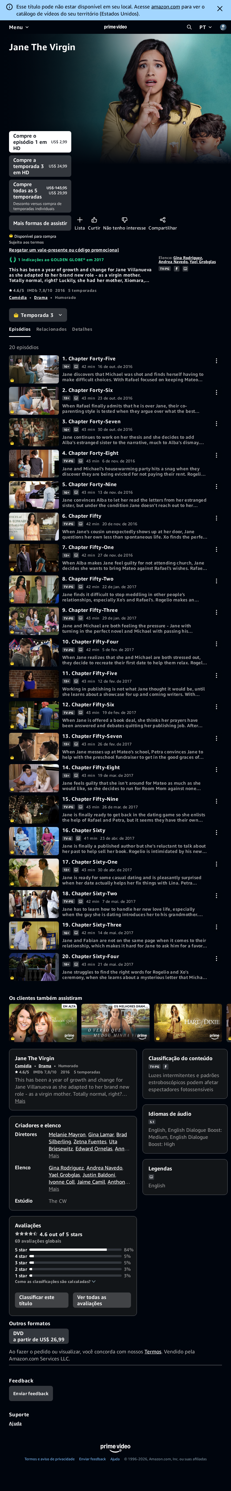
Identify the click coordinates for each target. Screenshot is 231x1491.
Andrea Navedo (173, 261)
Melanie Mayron (67, 1134)
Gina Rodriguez (187, 257)
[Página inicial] (115, 27)
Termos (153, 1351)
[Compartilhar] (162, 219)
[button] (55, 1281)
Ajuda (15, 1423)
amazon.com (165, 6)
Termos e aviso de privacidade (50, 1459)
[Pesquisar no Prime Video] (189, 27)
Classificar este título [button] (36, 1300)
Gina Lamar (101, 1134)
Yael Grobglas (203, 261)
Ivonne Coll (62, 1182)
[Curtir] (94, 219)
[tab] (20, 329)
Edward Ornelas (93, 1148)
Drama (41, 297)
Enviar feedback (92, 1459)
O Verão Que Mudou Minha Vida (115, 1023)
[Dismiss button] (220, 8)
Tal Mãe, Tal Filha (43, 1023)
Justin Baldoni (99, 1175)
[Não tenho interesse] (124, 219)
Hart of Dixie (188, 1023)
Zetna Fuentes (90, 1141)
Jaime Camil (91, 1182)
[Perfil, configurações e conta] (223, 27)
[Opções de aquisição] (216, 360)
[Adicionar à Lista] (79, 219)
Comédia (18, 297)
